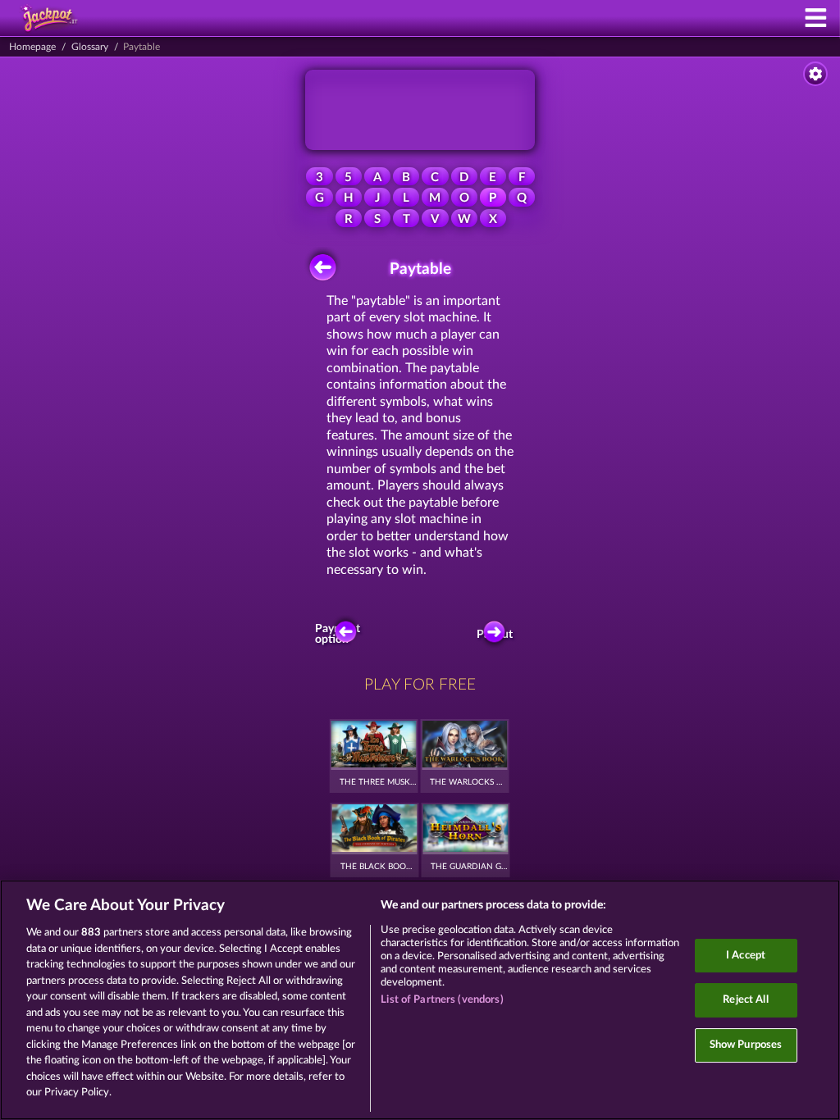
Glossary (89, 47)
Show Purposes (746, 1045)
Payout (496, 634)
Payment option (341, 634)
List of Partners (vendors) (442, 1000)
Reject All (745, 1000)
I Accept (745, 955)
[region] (420, 1000)
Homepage (32, 47)
